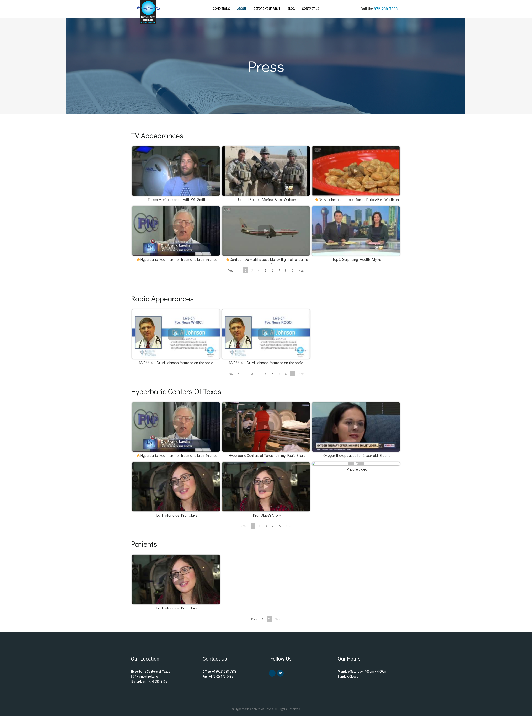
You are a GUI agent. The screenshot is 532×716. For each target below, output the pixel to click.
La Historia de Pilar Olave (176, 515)
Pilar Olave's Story (267, 515)
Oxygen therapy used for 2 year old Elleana (356, 455)
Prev (230, 270)
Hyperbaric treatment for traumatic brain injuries (178, 259)
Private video (357, 469)
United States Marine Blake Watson (267, 199)
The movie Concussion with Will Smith (177, 199)
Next (301, 270)
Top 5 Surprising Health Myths (357, 259)
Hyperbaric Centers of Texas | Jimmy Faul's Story (267, 455)
